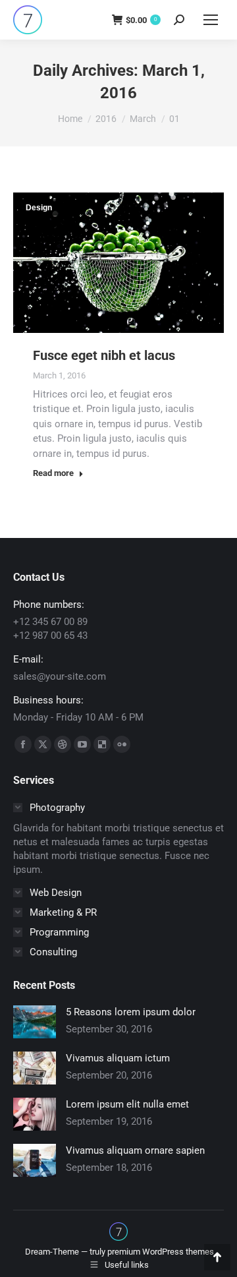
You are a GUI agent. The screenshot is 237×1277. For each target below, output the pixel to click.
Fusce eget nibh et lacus (104, 355)
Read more (53, 473)
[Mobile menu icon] (211, 20)
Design (39, 207)
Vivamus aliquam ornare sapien (135, 1150)
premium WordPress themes (160, 1252)
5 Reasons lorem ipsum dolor (131, 1012)
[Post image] (34, 1021)
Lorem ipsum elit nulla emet (127, 1104)
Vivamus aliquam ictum (118, 1058)
